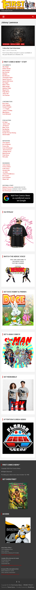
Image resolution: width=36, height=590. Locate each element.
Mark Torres (6, 127)
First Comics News (16, 585)
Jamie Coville (6, 124)
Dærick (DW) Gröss (8, 81)
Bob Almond (6, 76)
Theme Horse (11, 587)
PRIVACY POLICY (28, 585)
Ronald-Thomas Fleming (9, 133)
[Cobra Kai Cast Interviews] (18, 36)
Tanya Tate (6, 93)
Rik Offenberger (7, 191)
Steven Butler (6, 134)
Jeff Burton (6, 125)
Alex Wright (6, 67)
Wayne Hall (6, 179)
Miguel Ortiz (6, 90)
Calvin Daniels (6, 165)
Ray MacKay (6, 129)
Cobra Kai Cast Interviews (11, 48)
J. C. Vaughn (6, 109)
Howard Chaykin (7, 107)
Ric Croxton (6, 175)
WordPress (31, 587)
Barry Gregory (6, 70)
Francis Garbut (7, 166)
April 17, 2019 (6, 50)
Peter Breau (6, 155)
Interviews (6, 44)
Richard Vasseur (7, 189)
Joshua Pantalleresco (8, 174)
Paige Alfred (6, 92)
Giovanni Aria (6, 170)
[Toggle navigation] (3, 17)
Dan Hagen (5, 83)
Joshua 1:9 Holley (7, 110)
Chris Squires (6, 142)
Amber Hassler (7, 68)
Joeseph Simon (7, 151)
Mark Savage (6, 86)
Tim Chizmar (6, 95)
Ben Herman (6, 72)
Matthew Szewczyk (8, 187)
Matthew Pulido (7, 88)
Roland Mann (6, 131)
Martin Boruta (6, 153)
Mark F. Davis (6, 84)
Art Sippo (5, 122)
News (22, 44)
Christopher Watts (8, 77)
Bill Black (5, 74)
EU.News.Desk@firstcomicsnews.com (10, 574)
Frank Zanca (6, 168)
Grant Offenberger (8, 148)
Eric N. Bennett (7, 144)
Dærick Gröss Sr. (7, 79)
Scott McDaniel (7, 114)
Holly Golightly (6, 105)
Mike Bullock (6, 112)
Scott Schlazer (7, 177)
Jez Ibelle (5, 172)
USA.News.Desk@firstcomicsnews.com (10, 554)
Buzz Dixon (6, 103)
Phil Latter (5, 157)
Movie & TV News (15, 44)
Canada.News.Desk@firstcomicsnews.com (11, 565)
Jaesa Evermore (7, 150)
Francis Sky (14, 50)
